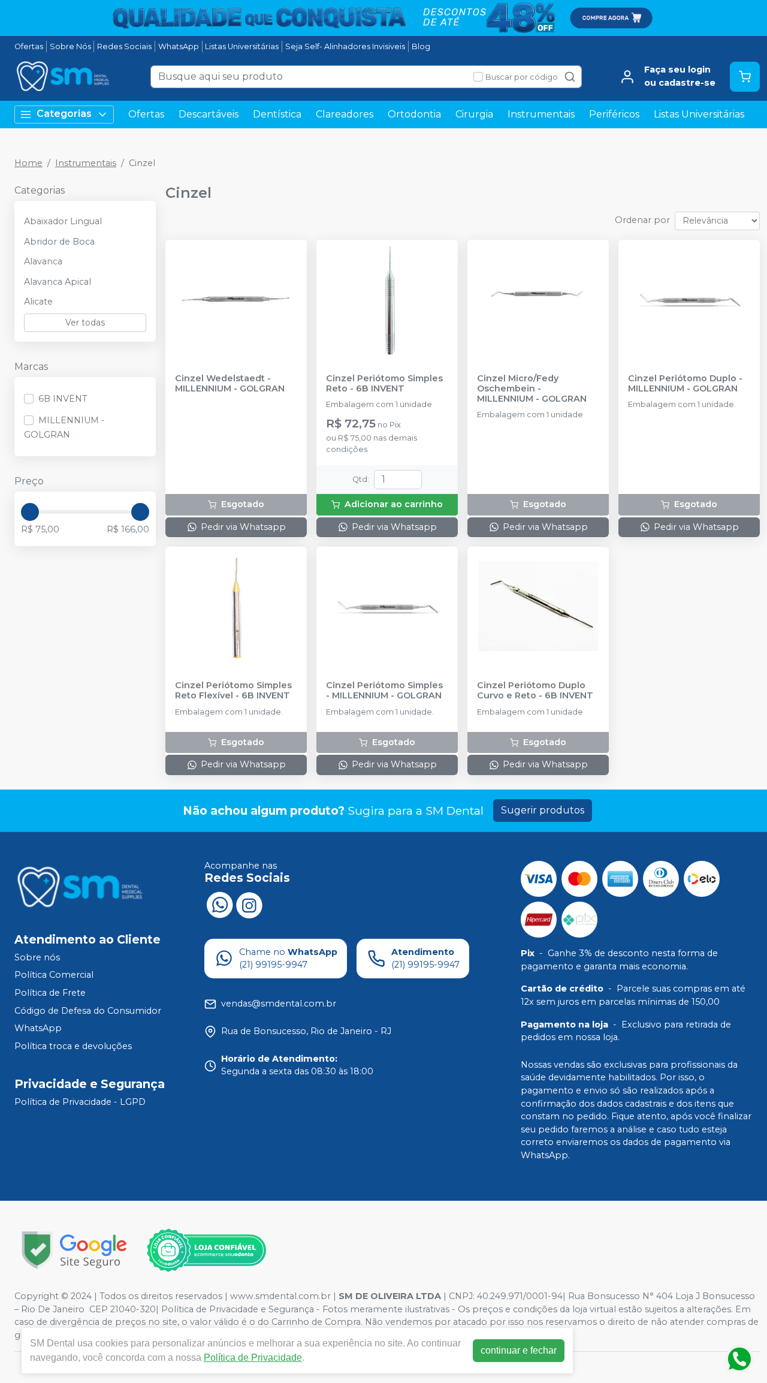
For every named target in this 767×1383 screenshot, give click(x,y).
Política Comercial (53, 975)
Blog (421, 46)
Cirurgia (474, 114)
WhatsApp (178, 46)
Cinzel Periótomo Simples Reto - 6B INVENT (384, 383)
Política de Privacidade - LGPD (80, 1101)
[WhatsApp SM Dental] (219, 904)
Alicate (38, 301)
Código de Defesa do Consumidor (87, 1010)
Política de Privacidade (253, 1357)
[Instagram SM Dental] (249, 904)
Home (28, 163)
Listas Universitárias (242, 46)
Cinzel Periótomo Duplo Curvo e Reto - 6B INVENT (535, 690)
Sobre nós (37, 957)
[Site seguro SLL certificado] (74, 1250)
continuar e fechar (519, 1350)
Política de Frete (50, 992)
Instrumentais (541, 114)
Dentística (277, 114)
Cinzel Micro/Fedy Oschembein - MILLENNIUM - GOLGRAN (532, 389)
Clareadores (344, 114)
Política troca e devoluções (73, 1046)
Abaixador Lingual (63, 221)
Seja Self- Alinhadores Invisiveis (345, 46)
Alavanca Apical (57, 281)
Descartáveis (208, 114)
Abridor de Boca (59, 241)
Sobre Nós (70, 46)
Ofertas (28, 46)
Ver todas (85, 322)
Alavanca (43, 261)
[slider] (30, 512)
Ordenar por (642, 220)
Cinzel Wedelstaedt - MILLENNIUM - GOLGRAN (230, 383)
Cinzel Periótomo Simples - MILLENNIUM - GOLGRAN (384, 690)
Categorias (64, 113)
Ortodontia (414, 114)
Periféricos (614, 114)
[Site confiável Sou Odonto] (206, 1250)
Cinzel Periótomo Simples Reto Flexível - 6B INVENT (233, 690)
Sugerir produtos (542, 810)
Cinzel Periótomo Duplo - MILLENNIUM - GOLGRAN (685, 383)
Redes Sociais (124, 46)
